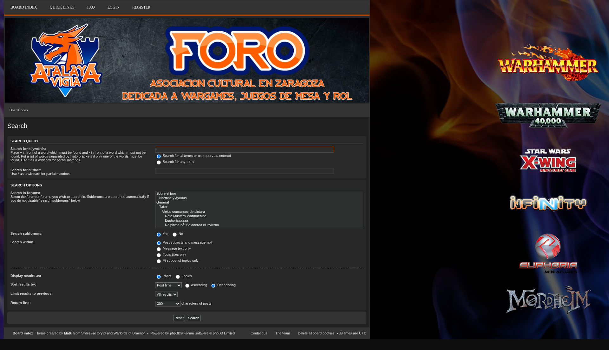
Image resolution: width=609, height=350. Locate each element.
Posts (167, 276)
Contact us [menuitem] (259, 333)
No (180, 234)
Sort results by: (23, 284)
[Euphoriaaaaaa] (259, 221)
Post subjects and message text (187, 242)
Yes (165, 234)
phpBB (175, 333)
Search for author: (25, 170)
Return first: (20, 303)
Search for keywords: (28, 149)
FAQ (91, 7)
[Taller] (259, 207)
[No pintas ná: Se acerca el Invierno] (259, 225)
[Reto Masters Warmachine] (259, 216)
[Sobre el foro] (259, 194)
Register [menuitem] (141, 7)
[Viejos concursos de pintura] (259, 212)
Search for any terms (178, 162)
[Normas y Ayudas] (259, 198)
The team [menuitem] (282, 333)
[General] (259, 202)
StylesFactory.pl (93, 333)
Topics (186, 276)
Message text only (176, 248)
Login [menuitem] (114, 7)
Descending (226, 285)
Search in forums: (25, 193)
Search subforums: (26, 233)
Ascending (198, 285)
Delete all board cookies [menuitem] (316, 333)
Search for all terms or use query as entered (196, 156)
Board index (19, 110)
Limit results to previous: (31, 293)
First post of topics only (180, 260)
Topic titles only (174, 254)
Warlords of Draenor (129, 333)
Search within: (22, 242)
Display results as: (25, 276)
